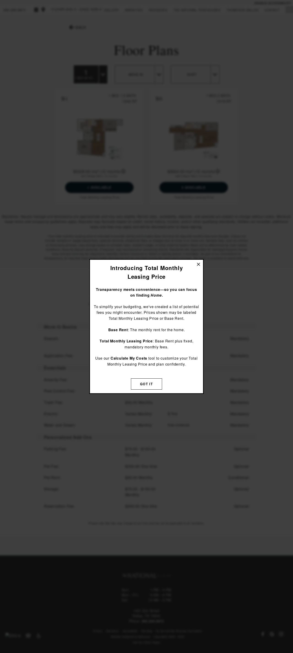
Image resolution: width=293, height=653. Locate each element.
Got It (146, 384)
